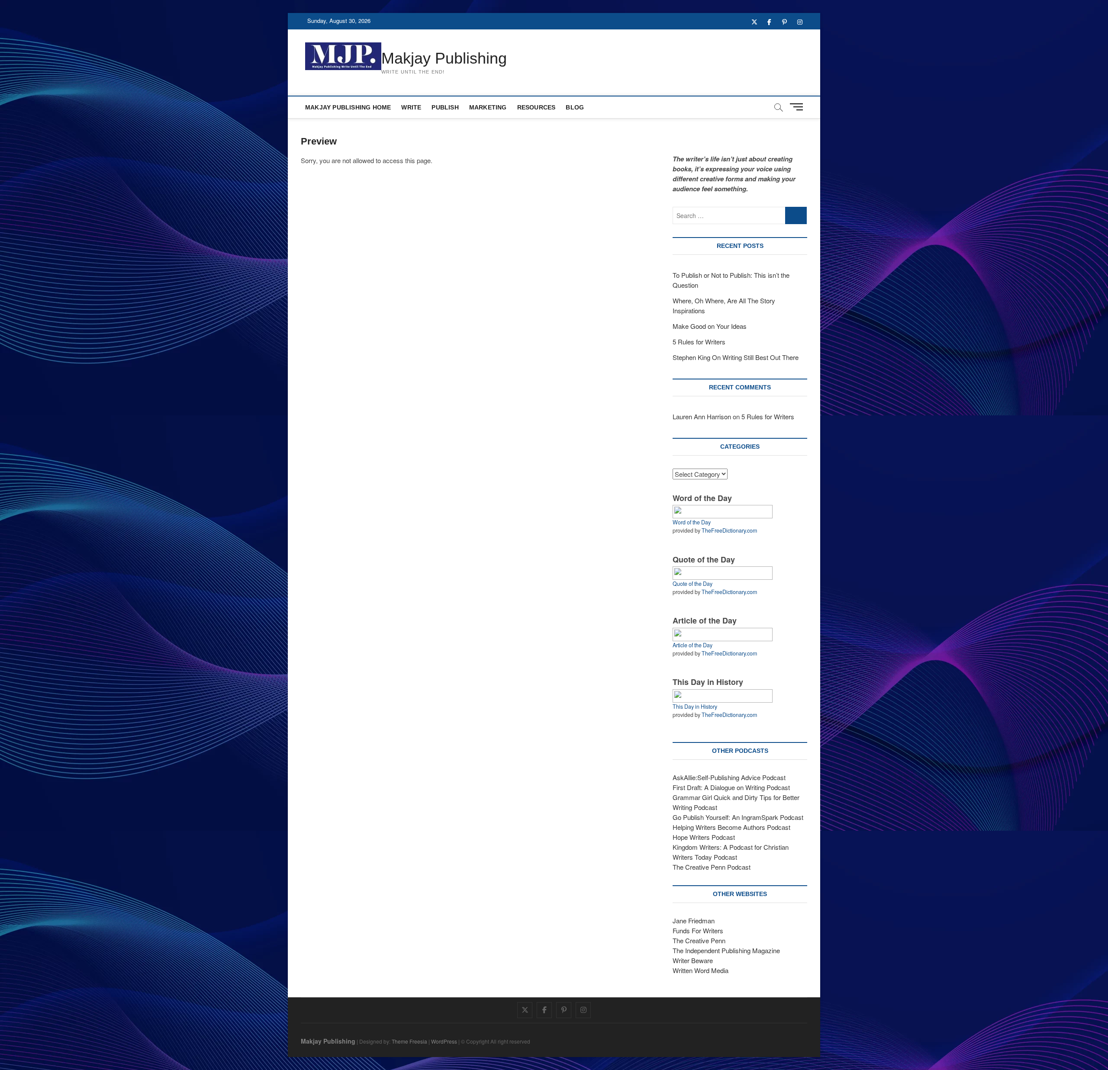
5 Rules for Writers (699, 341)
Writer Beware (693, 960)
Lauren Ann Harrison (702, 416)
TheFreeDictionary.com (729, 530)
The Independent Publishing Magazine (726, 950)
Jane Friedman (694, 920)
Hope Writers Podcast (704, 837)
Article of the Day (692, 645)
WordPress (444, 1041)
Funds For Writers (698, 930)
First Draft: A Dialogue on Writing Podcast (731, 787)
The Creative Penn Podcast (711, 866)
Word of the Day (692, 522)
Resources (536, 107)
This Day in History (695, 706)
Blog (575, 107)
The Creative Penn (699, 940)
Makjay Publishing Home (348, 107)
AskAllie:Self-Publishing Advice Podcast (729, 777)
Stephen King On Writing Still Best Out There (736, 357)
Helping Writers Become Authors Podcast (731, 827)
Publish (445, 107)
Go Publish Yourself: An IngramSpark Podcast (738, 817)
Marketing (488, 107)
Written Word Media (700, 970)
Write (411, 107)
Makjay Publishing (444, 58)
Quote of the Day (692, 584)
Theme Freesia (409, 1041)
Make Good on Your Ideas (710, 326)
